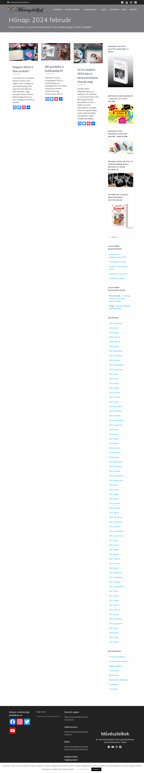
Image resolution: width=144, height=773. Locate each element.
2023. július (113, 485)
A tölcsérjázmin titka (117, 262)
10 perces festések (117, 657)
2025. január (114, 402)
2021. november (115, 577)
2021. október (115, 582)
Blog (124, 9)
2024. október (115, 415)
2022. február (114, 563)
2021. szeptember (116, 586)
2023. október (115, 471)
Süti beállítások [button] (83, 769)
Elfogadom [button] (96, 769)
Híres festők (114, 670)
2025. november (115, 355)
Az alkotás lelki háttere (118, 661)
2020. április (114, 642)
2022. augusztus (116, 536)
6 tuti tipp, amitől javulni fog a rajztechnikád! (119, 298)
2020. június (114, 633)
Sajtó (104, 9)
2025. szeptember (116, 365)
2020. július (113, 628)
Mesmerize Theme (118, 742)
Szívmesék (114, 9)
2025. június (114, 378)
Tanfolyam (113, 684)
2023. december (115, 462)
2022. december (115, 517)
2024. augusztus (116, 425)
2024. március (114, 448)
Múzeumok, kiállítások (118, 680)
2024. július (113, 429)
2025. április (114, 388)
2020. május (114, 637)
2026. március (114, 337)
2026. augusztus (116, 323)
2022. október (115, 526)
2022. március (114, 559)
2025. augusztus (116, 369)
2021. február (114, 609)
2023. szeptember (116, 475)
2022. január (114, 568)
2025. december (115, 351)
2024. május (114, 439)
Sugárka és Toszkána (118, 273)
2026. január (114, 346)
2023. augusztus (116, 480)
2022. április (114, 554)
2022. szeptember (116, 531)
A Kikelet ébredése (117, 278)
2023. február (114, 508)
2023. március (114, 503)
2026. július (113, 328)
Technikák (113, 689)
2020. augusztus (116, 623)
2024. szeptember (116, 420)
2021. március (114, 605)
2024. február (114, 452)
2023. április (114, 499)
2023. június (114, 489)
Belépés (133, 9)
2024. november (115, 411)
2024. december (115, 406)
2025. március (114, 392)
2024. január (114, 457)
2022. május (114, 549)
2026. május (114, 332)
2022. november (115, 522)
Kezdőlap (57, 9)
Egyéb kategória (116, 666)
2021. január (114, 614)
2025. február (114, 397)
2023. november (115, 466)
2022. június (114, 545)
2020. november (115, 619)
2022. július (113, 540)
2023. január (114, 512)
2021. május (114, 600)
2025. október (115, 360)
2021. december (115, 572)
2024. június (114, 434)
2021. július (113, 591)
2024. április (114, 443)
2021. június (114, 596)
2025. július (113, 374)
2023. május (114, 494)
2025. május (114, 383)
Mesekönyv (114, 675)
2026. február (114, 342)
